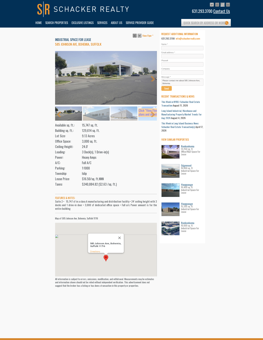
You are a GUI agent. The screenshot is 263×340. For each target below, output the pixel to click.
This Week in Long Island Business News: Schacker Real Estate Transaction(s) (180, 125)
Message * (166, 77)
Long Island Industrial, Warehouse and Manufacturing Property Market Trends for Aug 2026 (181, 114)
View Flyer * (147, 35)
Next (151, 77)
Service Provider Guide (140, 23)
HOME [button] (38, 23)
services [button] (102, 23)
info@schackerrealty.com (188, 38)
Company (165, 69)
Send (166, 88)
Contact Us (221, 11)
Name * (164, 44)
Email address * (168, 52)
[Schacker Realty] (83, 9)
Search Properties (56, 23)
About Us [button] (116, 23)
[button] (106, 258)
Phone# (164, 60)
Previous (60, 77)
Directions (95, 251)
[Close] (119, 238)
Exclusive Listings (83, 23)
